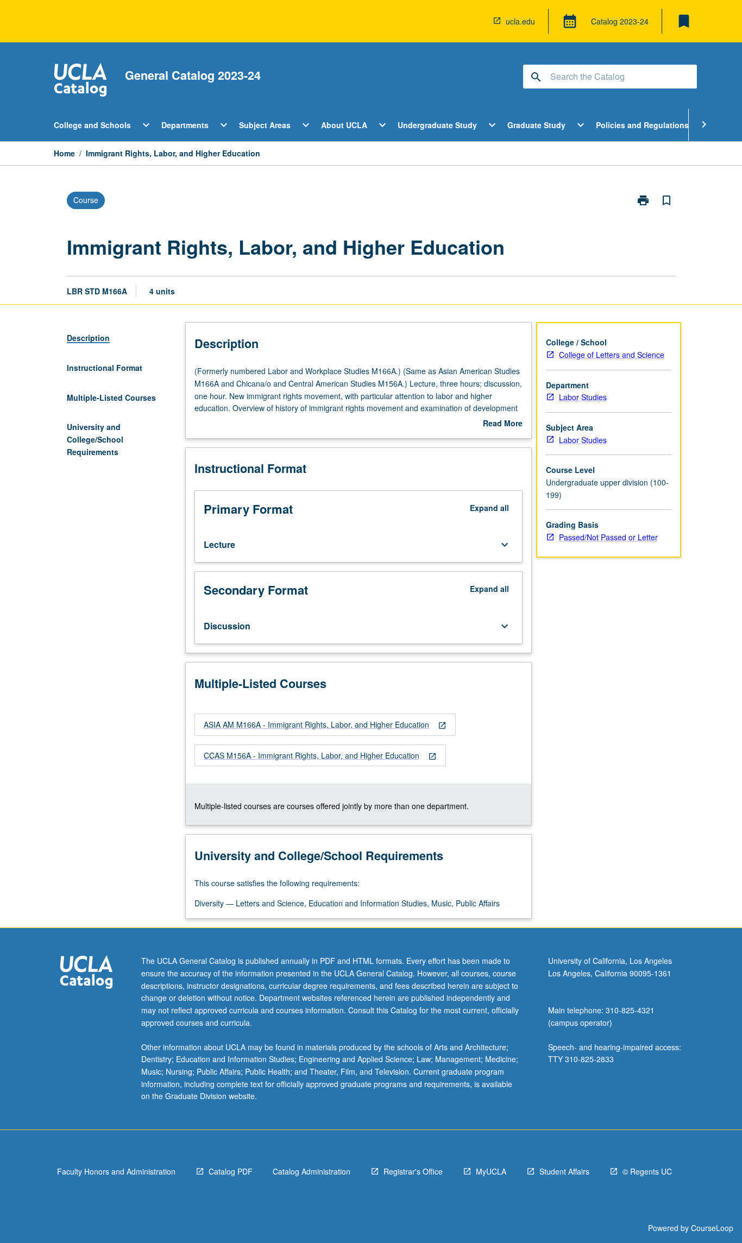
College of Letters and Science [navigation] (611, 354)
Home (64, 153)
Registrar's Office (413, 1171)
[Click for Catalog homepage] (80, 81)
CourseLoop (712, 1227)
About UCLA (344, 124)
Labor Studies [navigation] (583, 397)
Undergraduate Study (437, 124)
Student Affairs (564, 1171)
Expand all (489, 507)
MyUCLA (491, 1171)
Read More (503, 424)
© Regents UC (647, 1171)
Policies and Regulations (642, 124)
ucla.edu (520, 21)
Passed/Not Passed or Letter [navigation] (608, 537)
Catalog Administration (311, 1171)
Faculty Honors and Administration (116, 1171)
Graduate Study (536, 124)
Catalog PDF (231, 1171)
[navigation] (325, 725)
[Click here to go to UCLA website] (86, 973)
